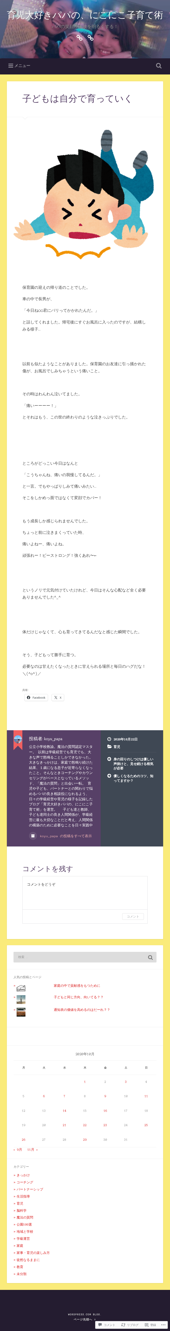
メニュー (22, 66)
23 (105, 1125)
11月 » (32, 1149)
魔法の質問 (25, 1217)
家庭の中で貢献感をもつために (77, 985)
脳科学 (22, 1210)
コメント (133, 916)
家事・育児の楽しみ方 (33, 1253)
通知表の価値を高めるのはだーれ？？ (82, 1010)
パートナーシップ (30, 1189)
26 (23, 1139)
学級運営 (23, 1238)
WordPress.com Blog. (85, 1314)
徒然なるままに (28, 1260)
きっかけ (23, 1175)
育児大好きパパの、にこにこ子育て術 (85, 15)
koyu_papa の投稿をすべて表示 (65, 836)
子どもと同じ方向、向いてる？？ (79, 997)
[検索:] (85, 957)
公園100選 (24, 1224)
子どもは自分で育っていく (77, 99)
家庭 (20, 1245)
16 (105, 1110)
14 (64, 1110)
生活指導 (23, 1196)
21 (64, 1125)
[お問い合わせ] (90, 37)
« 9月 (18, 1149)
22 (85, 1125)
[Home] (79, 37)
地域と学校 (25, 1231)
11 (146, 1096)
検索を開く (158, 65)
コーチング (25, 1182)
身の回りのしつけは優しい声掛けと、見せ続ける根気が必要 (133, 763)
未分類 (22, 1274)
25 (146, 1125)
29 (85, 1139)
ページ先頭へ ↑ (85, 1319)
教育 (20, 1267)
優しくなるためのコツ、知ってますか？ (133, 778)
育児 (117, 747)
